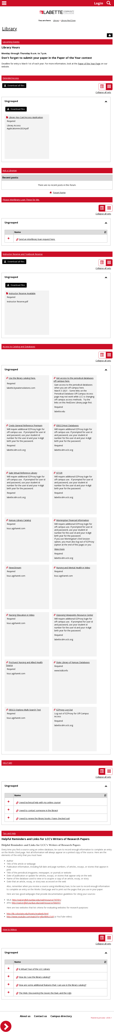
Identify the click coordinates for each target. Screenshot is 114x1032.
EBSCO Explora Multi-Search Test (25, 709)
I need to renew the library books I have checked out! (44, 818)
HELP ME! (7, 762)
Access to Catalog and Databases (19, 346)
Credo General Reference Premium (25, 425)
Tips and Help (9, 833)
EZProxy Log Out (64, 709)
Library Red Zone (68, 20)
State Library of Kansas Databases (73, 662)
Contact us (40, 1016)
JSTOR (59, 472)
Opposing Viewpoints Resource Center (74, 615)
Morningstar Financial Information (72, 520)
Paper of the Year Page (89, 63)
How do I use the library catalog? (34, 977)
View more (59, 549)
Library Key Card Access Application (26, 117)
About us (25, 1016)
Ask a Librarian (10, 170)
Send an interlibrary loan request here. (37, 239)
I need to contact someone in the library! (38, 810)
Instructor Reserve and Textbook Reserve (23, 254)
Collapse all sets (103, 92)
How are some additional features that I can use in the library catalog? (52, 985)
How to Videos (10, 929)
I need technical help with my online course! (40, 802)
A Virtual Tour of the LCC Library (34, 969)
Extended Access (11, 78)
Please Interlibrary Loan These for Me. (21, 199)
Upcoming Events (11, 41)
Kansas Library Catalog (20, 520)
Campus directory (61, 1016)
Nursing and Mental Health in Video (73, 567)
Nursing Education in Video (21, 615)
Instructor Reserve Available (22, 293)
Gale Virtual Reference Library (23, 472)
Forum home (59, 192)
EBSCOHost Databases (67, 425)
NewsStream (15, 567)
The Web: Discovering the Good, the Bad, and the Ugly (45, 993)
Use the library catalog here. (22, 378)
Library (56, 20)
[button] (14, 85)
